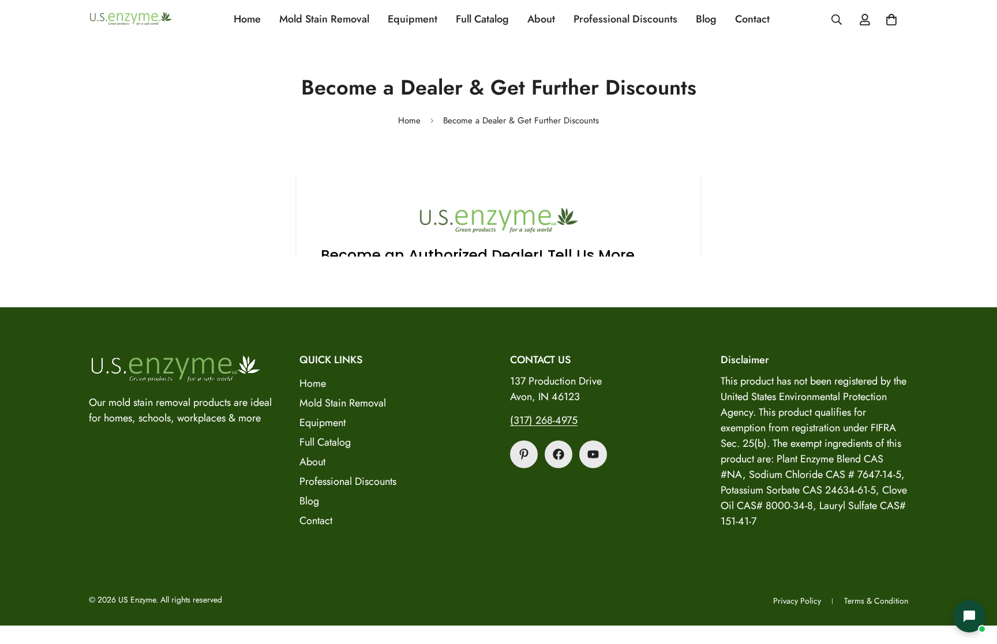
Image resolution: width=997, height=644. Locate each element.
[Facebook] (558, 454)
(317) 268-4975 (544, 420)
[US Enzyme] (131, 19)
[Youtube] (593, 454)
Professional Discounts (625, 19)
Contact (752, 19)
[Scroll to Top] (974, 581)
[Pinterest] (524, 454)
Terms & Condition (876, 601)
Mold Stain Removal (324, 19)
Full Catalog (482, 19)
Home (247, 19)
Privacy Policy (797, 601)
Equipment (412, 19)
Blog (706, 19)
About (541, 19)
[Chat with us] (969, 616)
